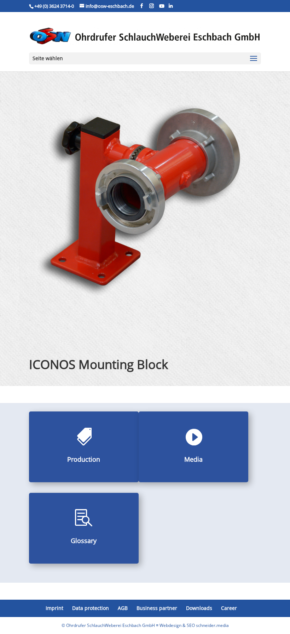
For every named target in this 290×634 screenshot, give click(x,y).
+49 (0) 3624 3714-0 (54, 6)
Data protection (90, 608)
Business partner (157, 608)
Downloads (199, 608)
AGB (123, 608)
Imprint (54, 608)
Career (229, 608)
